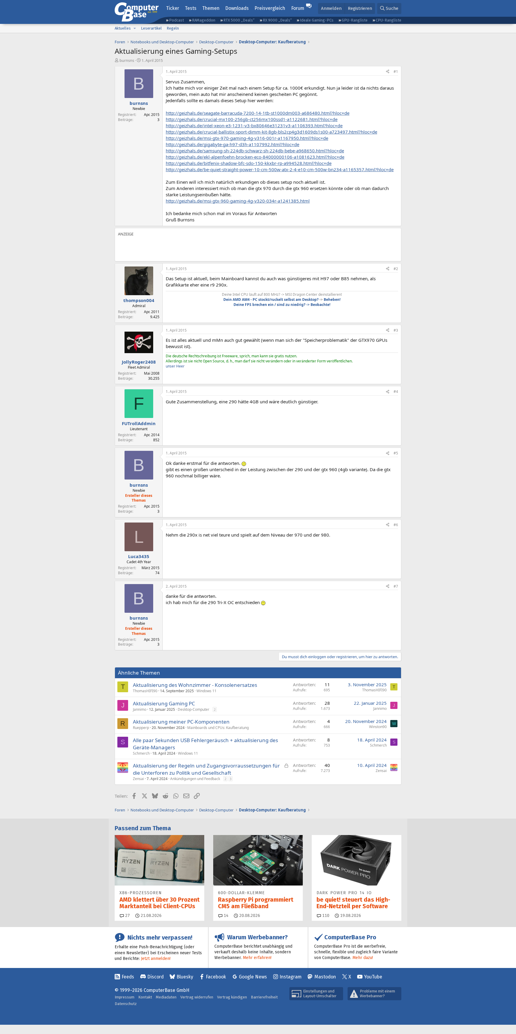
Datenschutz (126, 1003)
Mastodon (325, 977)
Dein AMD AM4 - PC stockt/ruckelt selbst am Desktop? (271, 299)
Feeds (128, 977)
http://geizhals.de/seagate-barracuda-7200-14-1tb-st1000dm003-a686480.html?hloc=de (257, 113)
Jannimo (139, 709)
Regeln (173, 28)
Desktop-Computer (193, 709)
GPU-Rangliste (355, 20)
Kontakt (145, 997)
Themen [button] (210, 8)
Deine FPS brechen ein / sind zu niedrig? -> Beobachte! (282, 304)
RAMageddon (203, 20)
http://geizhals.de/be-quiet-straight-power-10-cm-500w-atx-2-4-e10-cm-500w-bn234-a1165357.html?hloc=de (280, 169)
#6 (396, 524)
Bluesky (184, 977)
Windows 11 (206, 690)
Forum (297, 8)
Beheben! (332, 299)
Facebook (216, 977)
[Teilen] (387, 71)
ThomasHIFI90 (145, 690)
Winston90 (378, 726)
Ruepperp (141, 727)
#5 (396, 453)
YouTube (373, 977)
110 (325, 915)
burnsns (126, 60)
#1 (396, 71)
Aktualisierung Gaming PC (164, 703)
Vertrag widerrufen (196, 997)
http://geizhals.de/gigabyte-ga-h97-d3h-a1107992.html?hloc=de (232, 144)
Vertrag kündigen (232, 997)
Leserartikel (151, 28)
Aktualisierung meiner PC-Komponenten (181, 721)
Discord (155, 977)
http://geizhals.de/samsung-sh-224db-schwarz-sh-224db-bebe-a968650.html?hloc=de (255, 151)
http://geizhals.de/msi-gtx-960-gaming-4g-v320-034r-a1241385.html (238, 201)
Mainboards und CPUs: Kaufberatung (218, 727)
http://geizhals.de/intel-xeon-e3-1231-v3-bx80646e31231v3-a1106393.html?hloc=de (254, 125)
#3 (396, 330)
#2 (396, 268)
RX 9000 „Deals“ (277, 20)
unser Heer (175, 366)
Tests (190, 8)
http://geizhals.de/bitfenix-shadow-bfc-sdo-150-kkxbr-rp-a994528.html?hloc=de (248, 163)
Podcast (176, 20)
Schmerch (141, 753)
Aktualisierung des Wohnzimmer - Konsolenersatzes (195, 684)
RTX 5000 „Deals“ (238, 20)
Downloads (237, 8)
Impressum (124, 997)
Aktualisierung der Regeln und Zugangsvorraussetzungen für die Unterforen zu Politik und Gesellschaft (206, 769)
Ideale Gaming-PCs (317, 20)
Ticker (172, 8)
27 (127, 915)
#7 (396, 586)
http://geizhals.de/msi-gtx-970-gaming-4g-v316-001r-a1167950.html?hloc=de (247, 138)
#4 (396, 391)
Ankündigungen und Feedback (195, 778)
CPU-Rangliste (388, 20)
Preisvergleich (269, 8)
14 (225, 915)
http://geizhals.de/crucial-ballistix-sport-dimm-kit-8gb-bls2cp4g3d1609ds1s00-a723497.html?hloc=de (271, 132)
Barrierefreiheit (264, 997)
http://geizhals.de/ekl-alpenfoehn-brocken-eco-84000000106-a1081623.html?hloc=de (255, 157)
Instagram (291, 977)
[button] (135, 28)
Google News (253, 977)
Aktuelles (123, 28)
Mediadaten (166, 997)
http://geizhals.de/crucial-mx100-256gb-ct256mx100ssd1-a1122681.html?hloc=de (251, 119)
